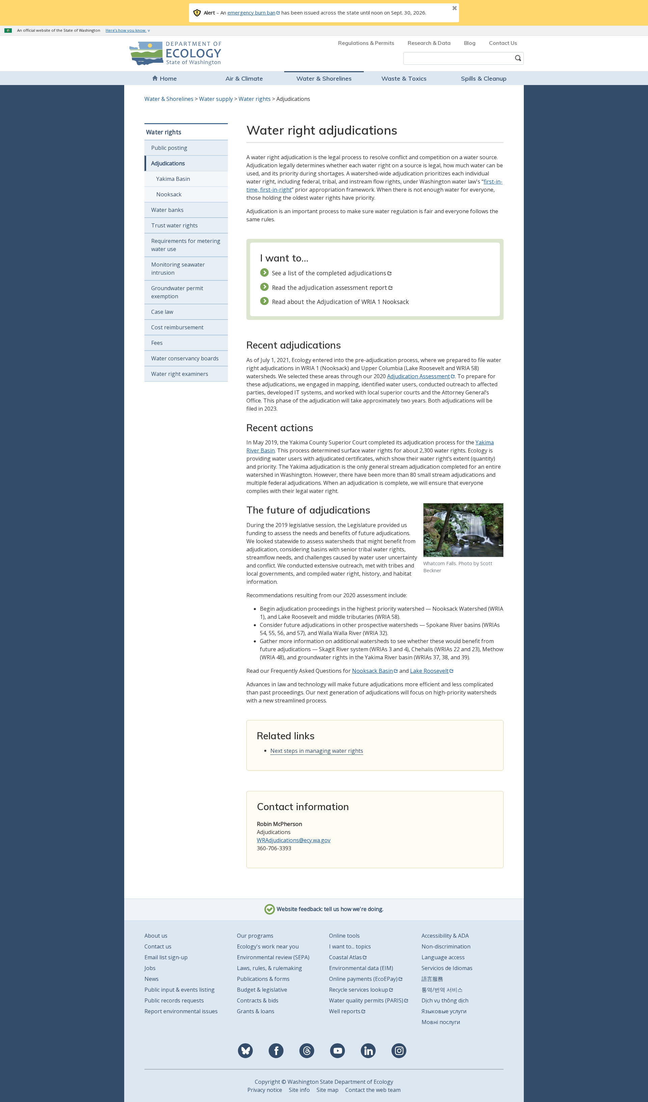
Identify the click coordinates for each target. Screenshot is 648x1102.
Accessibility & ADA (445, 935)
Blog (470, 42)
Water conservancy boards (185, 358)
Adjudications (168, 163)
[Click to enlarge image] (463, 530)
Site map (328, 1090)
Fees (157, 343)
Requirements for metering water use (185, 245)
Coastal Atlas (345, 957)
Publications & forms (263, 979)
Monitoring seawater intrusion (178, 268)
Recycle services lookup (358, 989)
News (151, 979)
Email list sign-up (166, 957)
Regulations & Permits (366, 42)
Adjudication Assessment (418, 376)
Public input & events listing (179, 989)
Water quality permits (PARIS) (366, 1000)
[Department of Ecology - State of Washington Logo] (168, 53)
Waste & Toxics (404, 78)
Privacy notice (264, 1090)
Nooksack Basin (372, 670)
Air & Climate (244, 78)
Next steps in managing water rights (316, 750)
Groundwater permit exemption (177, 292)
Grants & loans (255, 1011)
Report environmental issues (181, 1011)
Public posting (169, 147)
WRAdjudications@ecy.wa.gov (293, 840)
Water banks (167, 210)
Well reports (344, 1011)
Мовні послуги (441, 1022)
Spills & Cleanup (484, 78)
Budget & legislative (262, 989)
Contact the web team (373, 1090)
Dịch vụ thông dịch (445, 1000)
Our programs (255, 935)
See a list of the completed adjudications (329, 273)
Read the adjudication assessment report (329, 287)
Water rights (255, 99)
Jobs (150, 968)
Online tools (344, 935)
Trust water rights (174, 225)
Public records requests (174, 1000)
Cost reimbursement (177, 327)
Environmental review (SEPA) (273, 957)
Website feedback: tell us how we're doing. (329, 909)
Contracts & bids (257, 1000)
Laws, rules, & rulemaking (269, 968)
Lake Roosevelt (429, 670)
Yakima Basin (173, 179)
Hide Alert (439, 8)
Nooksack (169, 194)
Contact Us (503, 42)
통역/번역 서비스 (442, 989)
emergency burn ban (251, 12)
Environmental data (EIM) (361, 968)
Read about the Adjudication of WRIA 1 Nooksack (340, 302)
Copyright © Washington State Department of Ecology (324, 1081)
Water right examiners (179, 374)
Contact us (157, 946)
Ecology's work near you (268, 946)
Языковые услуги (444, 1011)
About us (155, 935)
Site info (299, 1090)
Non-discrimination (446, 946)
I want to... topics (350, 946)
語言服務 (432, 979)
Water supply (216, 99)
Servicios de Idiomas (447, 968)
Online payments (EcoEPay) (363, 979)
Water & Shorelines (324, 78)
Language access (443, 957)
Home (168, 78)
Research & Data (429, 42)
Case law (162, 311)
